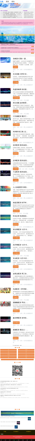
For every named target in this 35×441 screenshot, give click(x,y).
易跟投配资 (16, 422)
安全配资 (15, 266)
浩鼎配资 (15, 297)
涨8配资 (15, 67)
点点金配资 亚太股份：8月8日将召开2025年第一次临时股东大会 (9, 47)
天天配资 (15, 353)
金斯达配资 (16, 282)
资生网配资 (16, 238)
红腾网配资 (16, 438)
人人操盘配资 (16, 195)
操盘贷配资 (16, 211)
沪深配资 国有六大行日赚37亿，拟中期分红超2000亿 (8, 44)
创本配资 (15, 153)
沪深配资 (33, 46)
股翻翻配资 (16, 311)
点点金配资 (32, 49)
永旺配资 (15, 367)
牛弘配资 (15, 378)
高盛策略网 (16, 98)
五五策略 (15, 82)
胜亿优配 (15, 111)
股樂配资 (15, 338)
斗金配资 (15, 180)
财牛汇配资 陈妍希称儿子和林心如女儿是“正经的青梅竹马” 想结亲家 (9, 42)
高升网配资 (16, 253)
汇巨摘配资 (16, 124)
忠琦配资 (15, 169)
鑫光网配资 (16, 322)
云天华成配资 (16, 407)
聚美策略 (15, 393)
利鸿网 (15, 140)
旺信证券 (15, 224)
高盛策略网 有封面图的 (21, 89)
